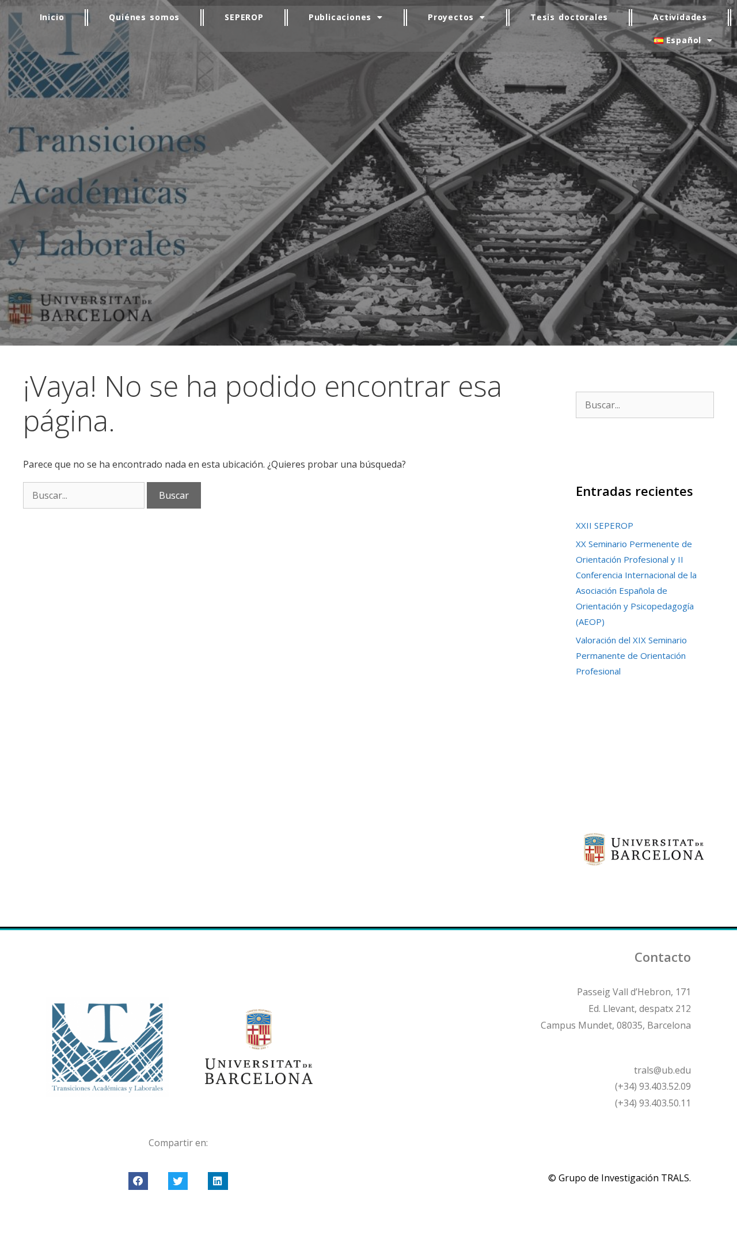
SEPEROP (244, 17)
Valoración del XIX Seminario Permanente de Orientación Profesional (631, 655)
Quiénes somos (144, 17)
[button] (138, 1181)
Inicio (52, 17)
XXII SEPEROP (604, 525)
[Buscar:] (85, 495)
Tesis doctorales (569, 17)
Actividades (680, 17)
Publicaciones (340, 17)
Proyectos (451, 17)
